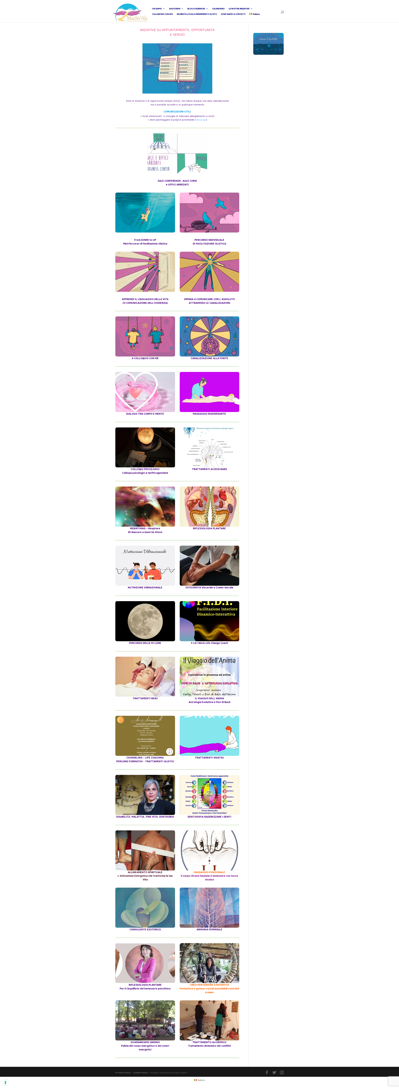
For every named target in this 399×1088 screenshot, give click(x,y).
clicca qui (201, 119)
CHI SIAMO (157, 8)
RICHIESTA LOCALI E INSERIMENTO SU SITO (197, 14)
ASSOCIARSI (174, 8)
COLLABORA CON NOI (162, 14)
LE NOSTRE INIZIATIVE (239, 8)
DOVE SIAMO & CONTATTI (233, 14)
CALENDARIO (218, 8)
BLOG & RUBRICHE (196, 8)
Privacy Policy (123, 1072)
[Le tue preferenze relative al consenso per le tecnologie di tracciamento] (5, 1083)
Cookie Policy (140, 1072)
